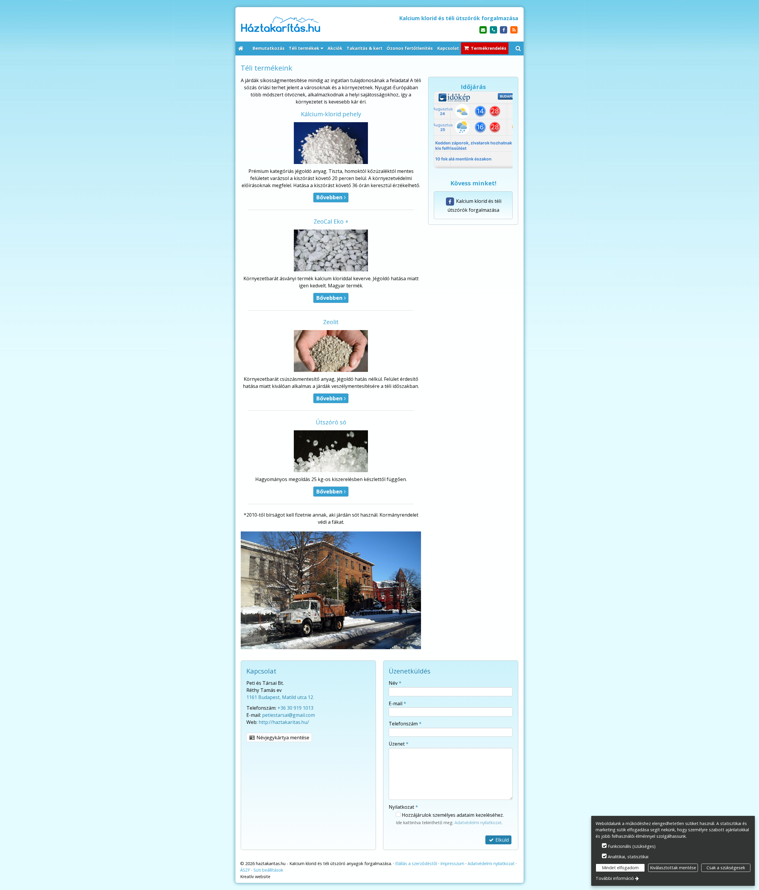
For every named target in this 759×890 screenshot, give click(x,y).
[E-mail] (483, 30)
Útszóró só (331, 422)
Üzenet (399, 744)
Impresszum (452, 863)
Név (395, 683)
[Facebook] (503, 30)
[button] (518, 48)
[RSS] (514, 30)
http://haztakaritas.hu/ (284, 722)
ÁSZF (245, 870)
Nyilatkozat (403, 807)
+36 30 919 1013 (295, 708)
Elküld (501, 840)
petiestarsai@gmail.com (288, 715)
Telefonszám (405, 723)
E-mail (397, 703)
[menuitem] (241, 48)
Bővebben (331, 197)
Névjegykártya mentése (282, 737)
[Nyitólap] (307, 24)
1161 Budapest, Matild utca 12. (280, 697)
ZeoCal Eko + (331, 221)
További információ (615, 878)
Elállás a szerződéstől (416, 863)
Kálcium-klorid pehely (331, 114)
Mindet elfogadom (620, 867)
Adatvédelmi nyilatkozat (478, 822)
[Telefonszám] (493, 30)
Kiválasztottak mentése (673, 867)
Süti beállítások (268, 870)
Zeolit (331, 322)
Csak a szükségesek (726, 867)
